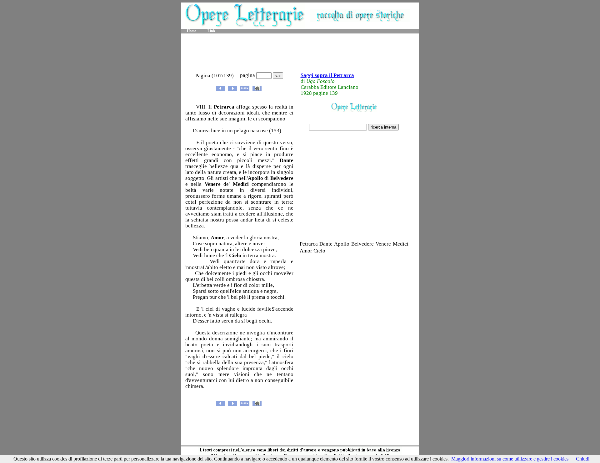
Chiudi (582, 458)
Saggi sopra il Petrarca (327, 75)
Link (211, 31)
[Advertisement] (300, 53)
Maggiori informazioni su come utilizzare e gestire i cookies (509, 458)
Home (191, 31)
